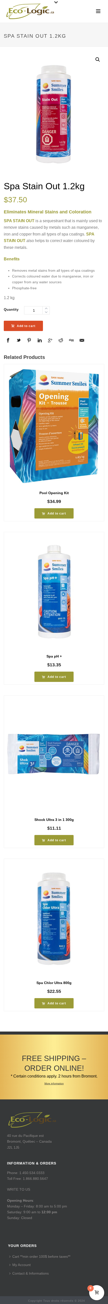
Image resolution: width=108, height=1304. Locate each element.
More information (54, 1083)
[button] (97, 59)
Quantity (11, 309)
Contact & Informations (30, 1273)
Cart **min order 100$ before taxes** (41, 1256)
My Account (21, 1265)
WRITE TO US (18, 1189)
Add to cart (26, 326)
